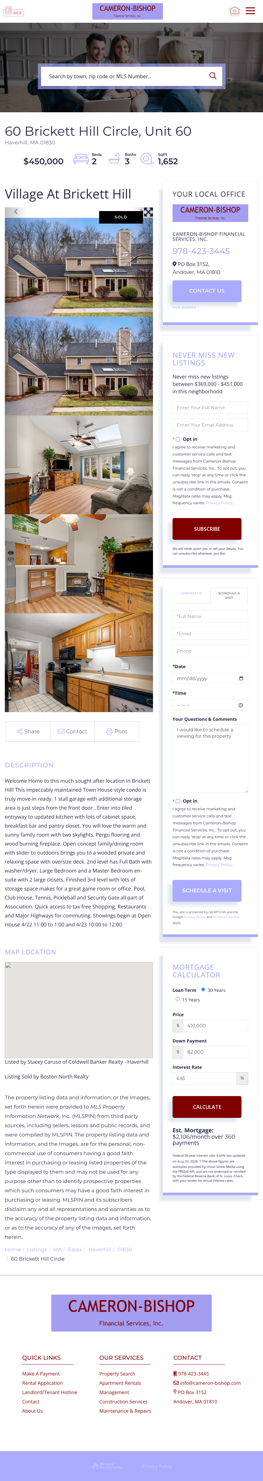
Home (13, 1250)
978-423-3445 (201, 251)
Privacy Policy (219, 503)
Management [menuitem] (114, 1392)
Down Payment (190, 1041)
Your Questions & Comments (205, 719)
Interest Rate (187, 1067)
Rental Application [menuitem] (42, 1383)
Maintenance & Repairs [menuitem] (125, 1411)
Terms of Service (226, 917)
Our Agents (184, 307)
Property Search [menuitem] (117, 1374)
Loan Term (184, 990)
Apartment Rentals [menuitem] (120, 1383)
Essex (75, 1250)
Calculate (207, 1107)
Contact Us (207, 291)
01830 (124, 1250)
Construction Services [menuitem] (123, 1402)
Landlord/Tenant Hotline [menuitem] (49, 1392)
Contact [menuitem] (30, 1402)
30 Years (216, 990)
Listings (37, 1250)
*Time (179, 693)
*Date (179, 666)
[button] (214, 76)
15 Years (191, 1000)
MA (57, 1250)
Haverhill (100, 1250)
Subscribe (207, 528)
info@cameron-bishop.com (210, 1383)
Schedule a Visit (229, 595)
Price (178, 1015)
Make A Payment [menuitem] (41, 1374)
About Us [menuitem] (32, 1411)
